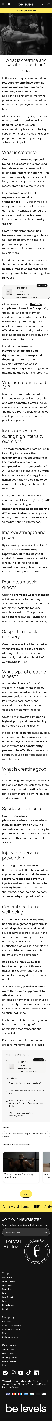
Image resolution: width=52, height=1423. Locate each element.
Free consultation (10, 1353)
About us (6, 1321)
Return (26, 1194)
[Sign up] (46, 1232)
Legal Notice (40, 1384)
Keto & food (7, 1297)
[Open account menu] (43, 4)
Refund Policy (26, 1381)
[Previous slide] (3, 11)
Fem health (7, 1285)
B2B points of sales (11, 1329)
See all (5, 1309)
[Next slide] (49, 11)
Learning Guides (9, 1357)
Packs (4, 1301)
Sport (4, 1293)
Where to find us (9, 1361)
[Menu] (3, 4)
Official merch (8, 1305)
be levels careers (10, 1337)
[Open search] (9, 4)
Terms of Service (9, 1384)
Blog (4, 1333)
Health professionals (11, 1325)
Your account (8, 1349)
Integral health (8, 1281)
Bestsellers (7, 1277)
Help (4, 1365)
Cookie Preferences (11, 1387)
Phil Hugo (26, 71)
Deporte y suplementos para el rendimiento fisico (25, 1135)
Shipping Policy (26, 1384)
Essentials (6, 1289)
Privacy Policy (40, 1381)
